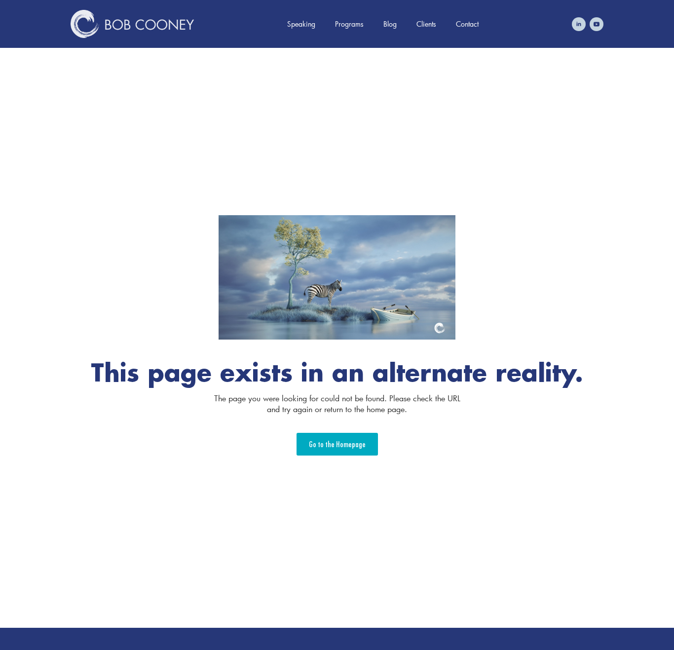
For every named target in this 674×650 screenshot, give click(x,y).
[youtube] (596, 24)
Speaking (301, 24)
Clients (426, 24)
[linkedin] (579, 24)
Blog (390, 24)
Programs (349, 24)
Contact (467, 24)
